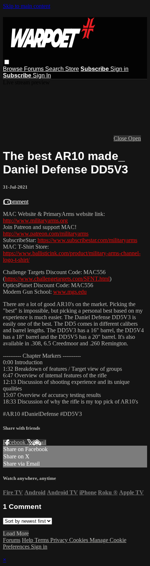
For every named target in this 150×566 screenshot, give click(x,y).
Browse (13, 69)
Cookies (79, 540)
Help (28, 540)
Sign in (119, 69)
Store (72, 69)
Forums (34, 69)
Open (134, 138)
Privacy (59, 540)
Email (39, 442)
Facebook (15, 442)
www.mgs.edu (70, 292)
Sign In (42, 75)
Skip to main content (26, 6)
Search (55, 69)
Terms (42, 540)
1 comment (15, 201)
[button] (6, 62)
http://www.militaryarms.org (35, 220)
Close (121, 138)
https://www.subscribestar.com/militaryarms (87, 240)
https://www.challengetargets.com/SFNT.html (57, 279)
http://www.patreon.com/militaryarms (45, 233)
